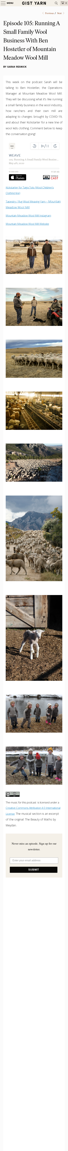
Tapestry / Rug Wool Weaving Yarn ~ (27, 201)
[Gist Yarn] (34, 3)
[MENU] (1, 3)
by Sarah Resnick (15, 66)
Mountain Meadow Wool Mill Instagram (28, 215)
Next (59, 13)
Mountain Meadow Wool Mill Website (27, 224)
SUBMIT (33, 869)
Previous (49, 13)
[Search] (56, 3)
